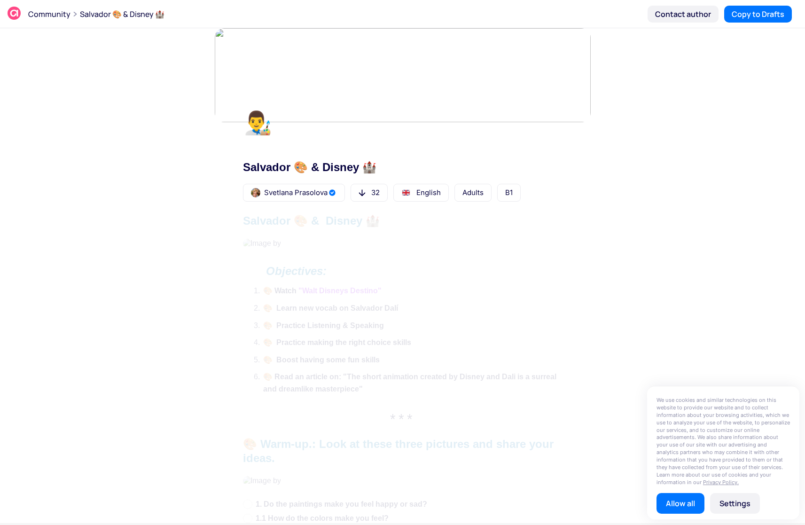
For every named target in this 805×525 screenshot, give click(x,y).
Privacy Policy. (721, 482)
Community (49, 14)
